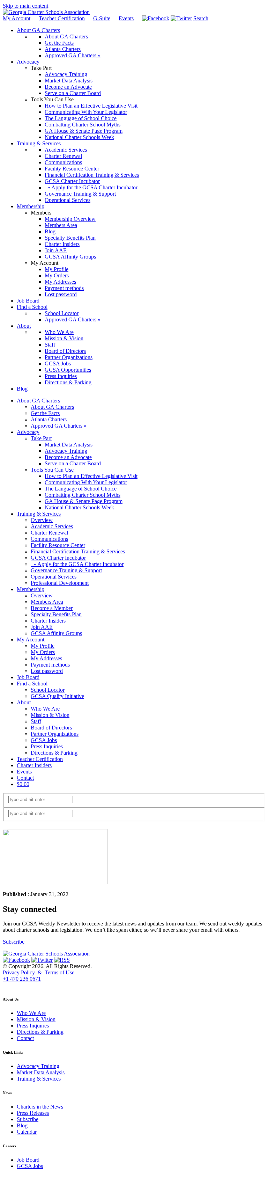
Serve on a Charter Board (73, 463)
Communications (49, 539)
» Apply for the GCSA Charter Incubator (77, 564)
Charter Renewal (49, 533)
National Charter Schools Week (79, 507)
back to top (13, 985)
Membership (30, 589)
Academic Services (52, 526)
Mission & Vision (50, 715)
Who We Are (45, 709)
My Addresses (46, 658)
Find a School (32, 684)
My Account (16, 18)
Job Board (28, 677)
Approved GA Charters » (59, 426)
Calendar (27, 1132)
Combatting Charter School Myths (82, 495)
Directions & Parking (54, 753)
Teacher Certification (62, 18)
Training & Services (39, 514)
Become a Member (52, 608)
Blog (22, 1125)
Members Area (47, 602)
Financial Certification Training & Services (78, 551)
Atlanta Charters (49, 419)
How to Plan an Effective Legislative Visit (91, 476)
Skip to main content (25, 6)
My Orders (43, 652)
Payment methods (50, 665)
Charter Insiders (48, 621)
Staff (36, 721)
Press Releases (33, 1113)
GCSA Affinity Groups (56, 633)
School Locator (48, 690)
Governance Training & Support (66, 570)
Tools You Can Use (52, 470)
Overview (42, 520)
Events (126, 18)
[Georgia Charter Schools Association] (46, 12)
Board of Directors (51, 728)
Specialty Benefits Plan (56, 614)
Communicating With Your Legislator (86, 482)
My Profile (42, 646)
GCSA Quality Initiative (57, 696)
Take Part (41, 438)
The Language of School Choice (81, 489)
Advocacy (28, 432)
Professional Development (60, 583)
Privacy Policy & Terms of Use (38, 972)
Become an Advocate (68, 457)
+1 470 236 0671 (22, 979)
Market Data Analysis (68, 445)
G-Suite (101, 18)
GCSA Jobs (44, 740)
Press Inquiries (47, 746)
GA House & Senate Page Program (83, 501)
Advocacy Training (66, 451)
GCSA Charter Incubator (58, 558)
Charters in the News (40, 1107)
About (24, 702)
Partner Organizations (55, 734)
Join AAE (42, 627)
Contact (25, 778)
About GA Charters (38, 401)
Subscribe (13, 942)
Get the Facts (45, 413)
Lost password (47, 671)
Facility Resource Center (58, 545)
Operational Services (53, 577)
